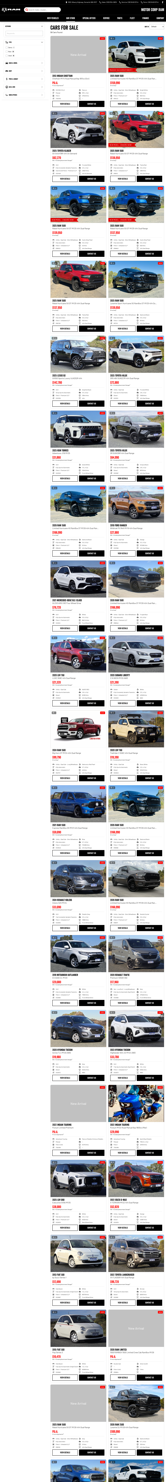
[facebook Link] (162, 2)
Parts (119, 18)
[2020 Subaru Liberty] (136, 653)
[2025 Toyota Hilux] (136, 354)
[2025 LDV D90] (78, 1178)
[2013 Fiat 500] (78, 1253)
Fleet (132, 18)
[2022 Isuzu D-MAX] (136, 1178)
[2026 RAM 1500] (78, 504)
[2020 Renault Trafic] (136, 953)
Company (160, 18)
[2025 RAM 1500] (136, 54)
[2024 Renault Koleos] (78, 878)
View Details (65, 104)
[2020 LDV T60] (78, 653)
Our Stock (70, 18)
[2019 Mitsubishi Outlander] (78, 953)
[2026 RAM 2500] (136, 1403)
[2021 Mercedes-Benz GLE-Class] (78, 579)
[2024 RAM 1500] (78, 728)
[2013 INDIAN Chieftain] (78, 54)
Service (106, 18)
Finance (145, 18)
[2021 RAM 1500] (78, 803)
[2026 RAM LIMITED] (136, 1328)
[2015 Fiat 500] (78, 1328)
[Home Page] (11, 10)
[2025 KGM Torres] (78, 429)
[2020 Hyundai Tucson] (78, 1028)
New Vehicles (53, 18)
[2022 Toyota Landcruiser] (136, 1253)
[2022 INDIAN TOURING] (78, 1103)
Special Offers (89, 18)
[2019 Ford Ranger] (136, 504)
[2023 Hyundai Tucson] (136, 1028)
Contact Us (91, 104)
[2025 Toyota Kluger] (78, 129)
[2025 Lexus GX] (78, 354)
